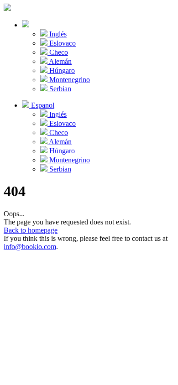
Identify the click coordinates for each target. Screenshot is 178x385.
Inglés (57, 34)
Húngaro (61, 70)
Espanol (41, 105)
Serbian (59, 89)
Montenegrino (68, 79)
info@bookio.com (30, 246)
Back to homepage (31, 230)
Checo (57, 52)
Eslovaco (61, 43)
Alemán (59, 61)
